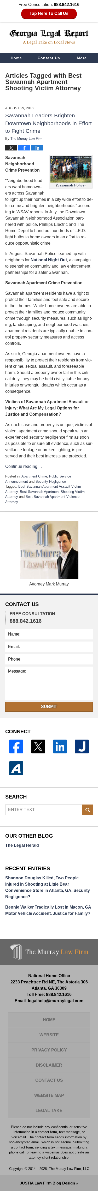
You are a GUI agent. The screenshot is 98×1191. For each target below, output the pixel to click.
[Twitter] (38, 747)
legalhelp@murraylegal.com (55, 1001)
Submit (49, 706)
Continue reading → (24, 466)
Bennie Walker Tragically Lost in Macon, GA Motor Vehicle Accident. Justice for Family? (48, 910)
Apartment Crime (34, 476)
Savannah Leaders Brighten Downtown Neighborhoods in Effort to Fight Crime (48, 123)
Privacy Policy (49, 1050)
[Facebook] (16, 747)
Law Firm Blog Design (47, 1183)
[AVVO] (16, 768)
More (82, 58)
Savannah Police (70, 185)
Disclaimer (49, 1065)
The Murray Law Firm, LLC (69, 1169)
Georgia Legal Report (49, 37)
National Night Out (49, 260)
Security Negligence (51, 481)
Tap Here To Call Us (49, 13)
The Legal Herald (22, 845)
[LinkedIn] (60, 747)
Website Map (49, 1095)
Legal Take (49, 1110)
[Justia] (82, 747)
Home (16, 58)
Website (49, 1035)
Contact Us (49, 58)
